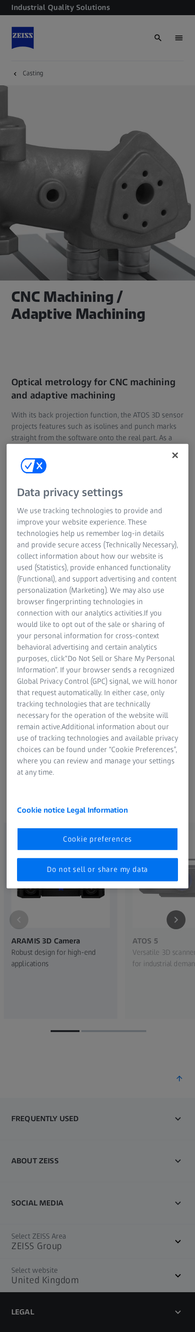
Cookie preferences (97, 838)
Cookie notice (42, 810)
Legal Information (97, 810)
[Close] (175, 454)
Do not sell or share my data (97, 869)
